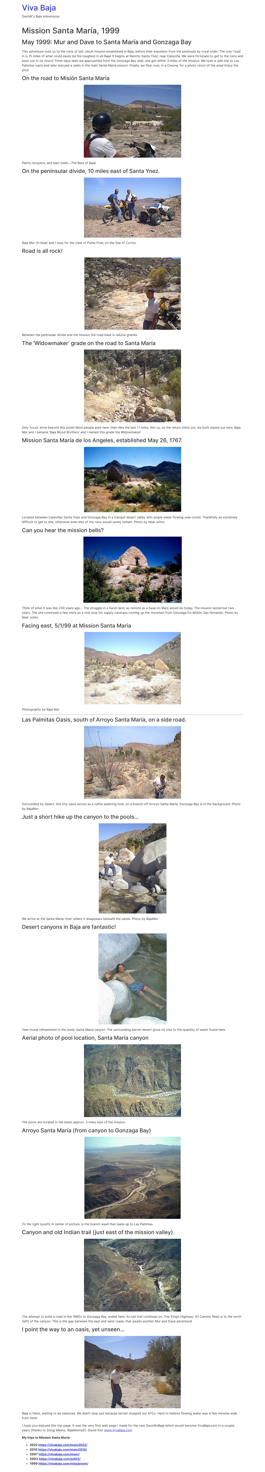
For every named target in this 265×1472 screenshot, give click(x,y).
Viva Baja (39, 7)
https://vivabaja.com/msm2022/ (62, 1445)
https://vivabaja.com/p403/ (60, 1459)
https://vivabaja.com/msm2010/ (62, 1449)
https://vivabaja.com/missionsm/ (63, 1463)
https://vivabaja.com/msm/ (59, 1454)
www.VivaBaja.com (118, 1430)
